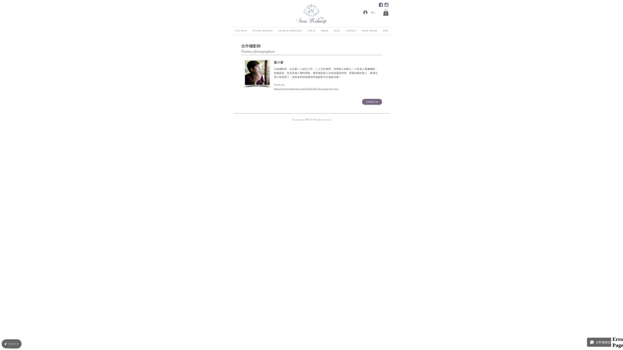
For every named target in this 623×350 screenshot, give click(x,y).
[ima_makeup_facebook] (381, 5)
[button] (386, 12)
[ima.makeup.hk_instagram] (386, 5)
